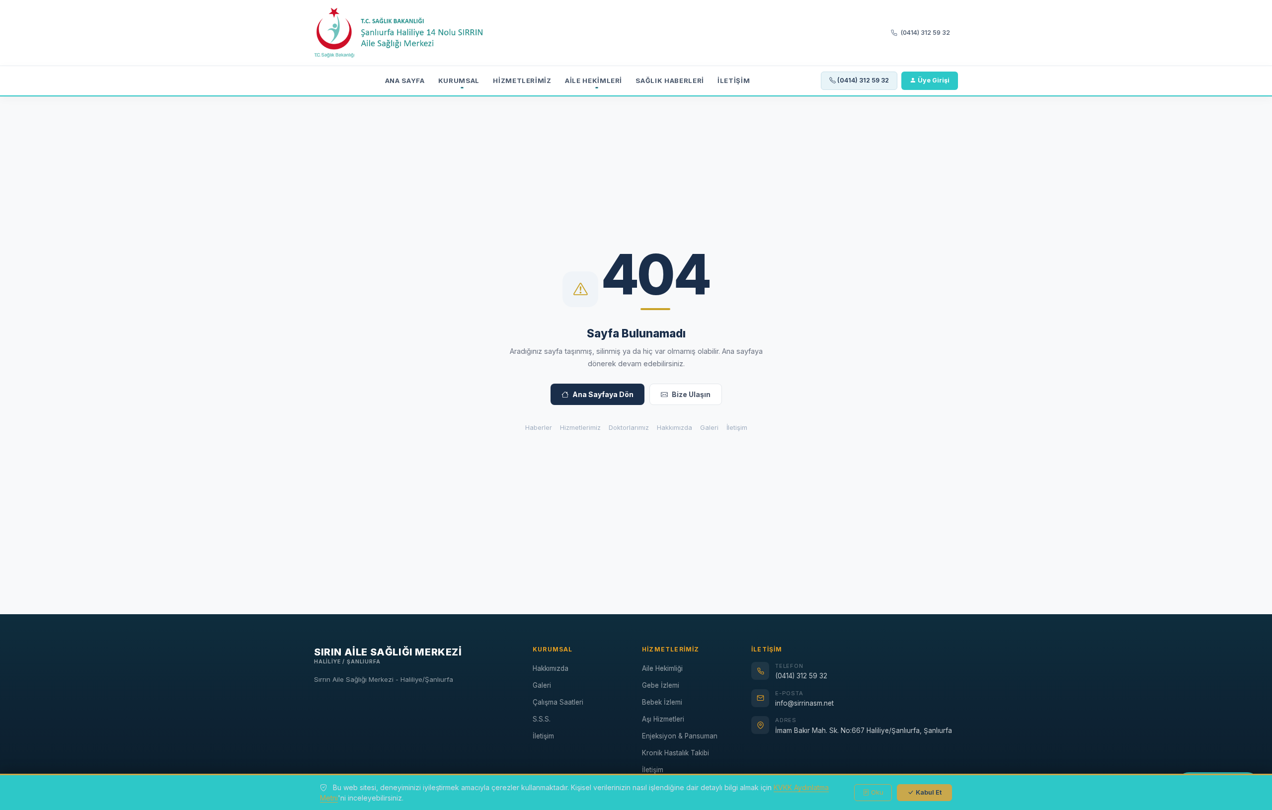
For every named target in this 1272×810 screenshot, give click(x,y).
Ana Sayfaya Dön (603, 394)
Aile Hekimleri (593, 80)
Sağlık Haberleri (670, 80)
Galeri (709, 427)
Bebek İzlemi (662, 702)
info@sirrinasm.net (804, 703)
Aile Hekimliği (662, 668)
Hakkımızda (674, 427)
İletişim (733, 80)
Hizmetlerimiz (522, 80)
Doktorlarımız (629, 427)
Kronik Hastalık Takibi (675, 753)
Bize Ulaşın (691, 394)
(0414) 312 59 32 (925, 32)
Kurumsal (458, 80)
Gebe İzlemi (660, 685)
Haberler (538, 427)
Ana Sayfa (405, 80)
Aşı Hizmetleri (663, 719)
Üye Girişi (934, 80)
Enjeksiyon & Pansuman (679, 736)
